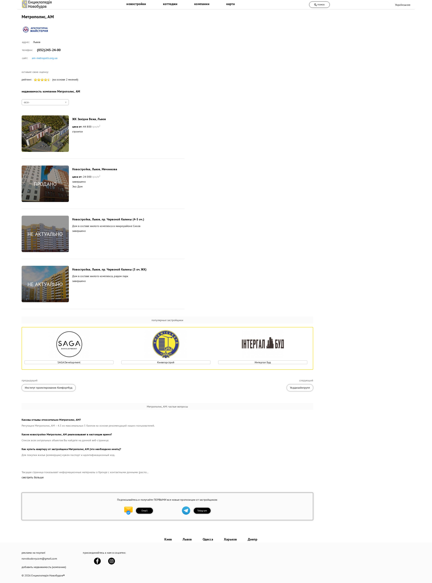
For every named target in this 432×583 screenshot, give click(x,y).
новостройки (136, 4)
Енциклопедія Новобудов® (48, 575)
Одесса (208, 539)
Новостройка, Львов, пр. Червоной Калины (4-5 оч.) (108, 219)
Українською (402, 4)
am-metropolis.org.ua (44, 58)
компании (201, 4)
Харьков (230, 539)
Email (144, 510)
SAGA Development (69, 362)
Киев (168, 539)
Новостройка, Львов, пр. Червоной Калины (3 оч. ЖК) (109, 269)
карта (230, 4)
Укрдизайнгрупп (300, 387)
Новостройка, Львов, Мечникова (94, 169)
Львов (187, 539)
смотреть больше (33, 477)
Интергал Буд (263, 362)
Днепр (253, 539)
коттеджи (170, 4)
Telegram (202, 510)
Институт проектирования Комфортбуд (48, 387)
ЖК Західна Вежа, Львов (89, 119)
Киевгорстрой (165, 362)
